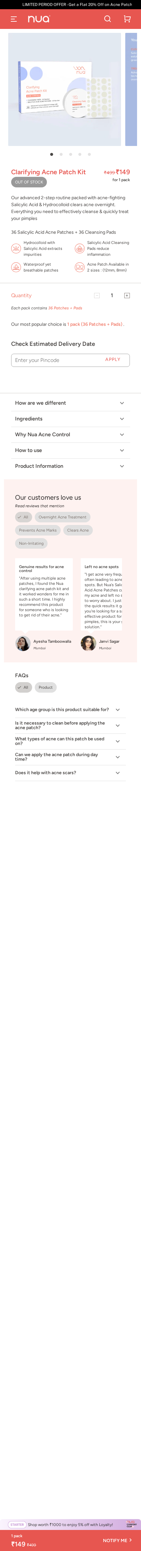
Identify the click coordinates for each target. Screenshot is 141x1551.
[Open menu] (14, 19)
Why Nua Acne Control (42, 434)
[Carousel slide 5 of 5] (89, 154)
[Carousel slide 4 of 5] (80, 154)
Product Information (39, 466)
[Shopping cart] (127, 19)
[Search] (107, 19)
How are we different (40, 403)
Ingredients (28, 419)
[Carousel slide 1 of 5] (51, 154)
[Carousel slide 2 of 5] (61, 154)
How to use (28, 450)
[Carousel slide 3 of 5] (70, 154)
